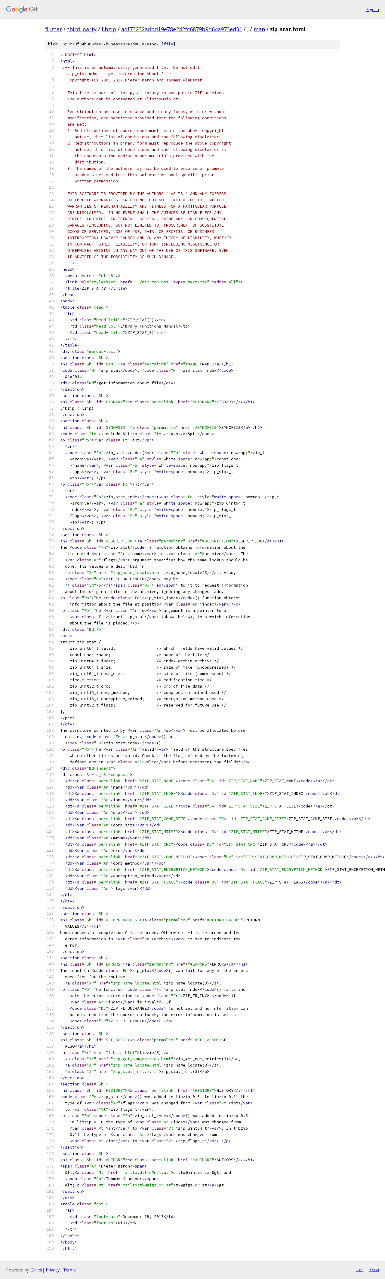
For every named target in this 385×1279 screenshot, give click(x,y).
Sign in (372, 9)
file (168, 44)
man (259, 29)
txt (359, 1269)
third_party (82, 29)
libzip (109, 29)
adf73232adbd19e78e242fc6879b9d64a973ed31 (181, 29)
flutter (53, 29)
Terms (69, 1270)
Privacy (53, 1270)
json (374, 1269)
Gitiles (36, 1270)
